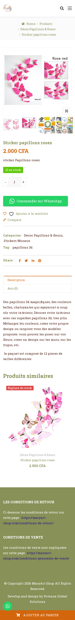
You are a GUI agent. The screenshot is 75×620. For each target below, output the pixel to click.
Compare (14, 220)
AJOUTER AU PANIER (41, 615)
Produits (46, 24)
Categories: (12, 235)
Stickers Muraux (17, 241)
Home (31, 24)
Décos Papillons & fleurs (38, 29)
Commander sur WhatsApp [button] (39, 201)
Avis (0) (13, 288)
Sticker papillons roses (37, 460)
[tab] (37, 280)
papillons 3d (22, 247)
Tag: (6, 247)
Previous (12, 125)
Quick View (47, 445)
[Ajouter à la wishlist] (27, 445)
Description (16, 280)
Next (63, 125)
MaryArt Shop (43, 583)
